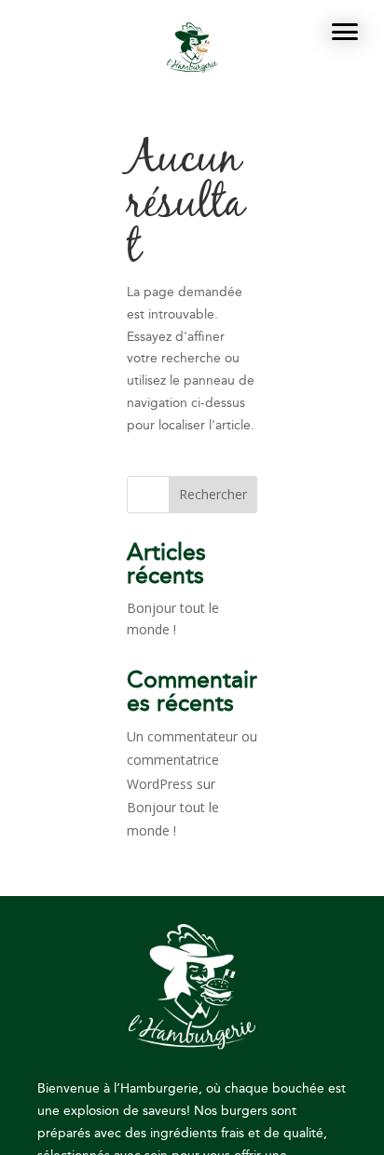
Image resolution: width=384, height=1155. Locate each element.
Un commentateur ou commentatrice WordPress (192, 759)
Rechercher (213, 494)
